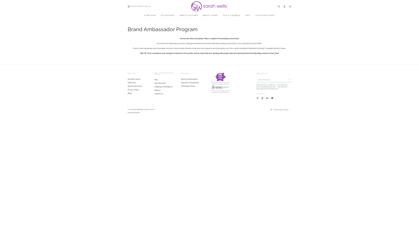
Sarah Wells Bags (138, 109)
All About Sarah (134, 79)
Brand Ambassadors (189, 79)
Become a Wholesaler (190, 83)
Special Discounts (135, 86)
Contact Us (158, 94)
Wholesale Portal (188, 86)
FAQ (156, 80)
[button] (279, 6)
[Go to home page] (209, 6)
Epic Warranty (160, 83)
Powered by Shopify (134, 112)
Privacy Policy (133, 90)
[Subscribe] (290, 79)
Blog (129, 93)
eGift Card (132, 83)
